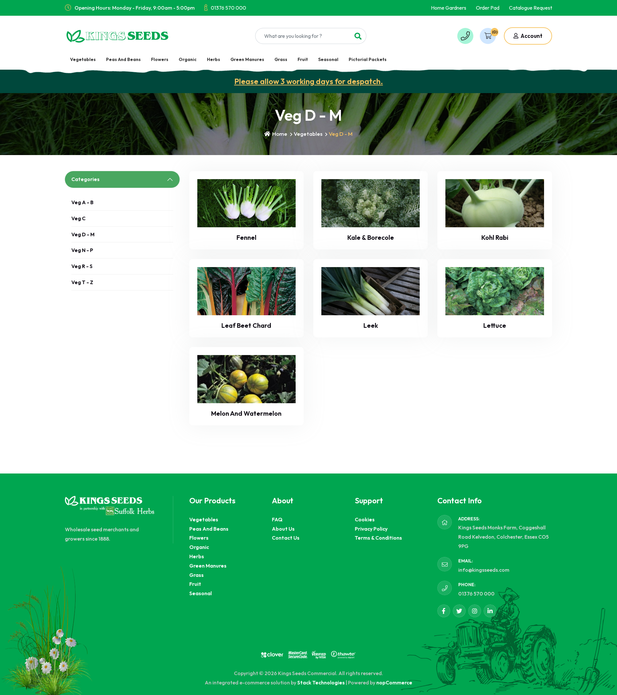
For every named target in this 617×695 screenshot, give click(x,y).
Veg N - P (82, 250)
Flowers (159, 59)
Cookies (365, 519)
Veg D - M (82, 234)
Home (279, 133)
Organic (188, 59)
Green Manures (247, 59)
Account (531, 35)
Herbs (213, 59)
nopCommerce (394, 682)
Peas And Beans (123, 59)
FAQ (277, 519)
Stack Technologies (321, 682)
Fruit (303, 59)
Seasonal (328, 59)
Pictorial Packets (368, 59)
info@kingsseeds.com (483, 570)
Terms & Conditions (378, 537)
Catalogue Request (530, 7)
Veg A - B (82, 202)
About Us (283, 529)
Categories (85, 179)
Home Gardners (448, 7)
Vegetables (83, 59)
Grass (280, 59)
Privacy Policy (371, 529)
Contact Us (286, 537)
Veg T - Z (82, 282)
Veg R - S (82, 266)
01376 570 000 (228, 7)
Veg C (78, 218)
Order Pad (487, 7)
